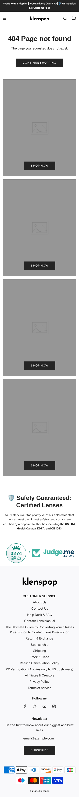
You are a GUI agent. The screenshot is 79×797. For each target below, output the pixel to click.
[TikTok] (54, 706)
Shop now (39, 165)
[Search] (65, 18)
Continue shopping (39, 62)
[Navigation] (4, 18)
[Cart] (73, 18)
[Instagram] (34, 706)
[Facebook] (24, 706)
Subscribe (39, 750)
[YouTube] (44, 706)
